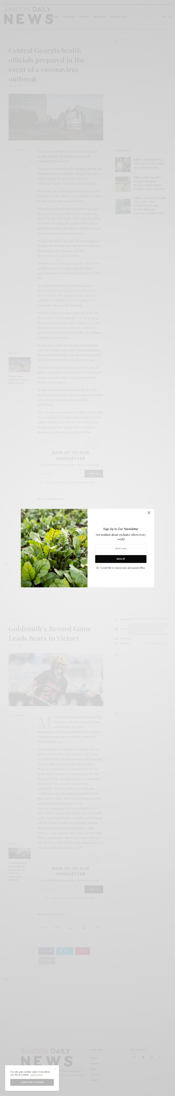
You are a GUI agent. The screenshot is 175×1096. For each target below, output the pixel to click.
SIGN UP (121, 559)
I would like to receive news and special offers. (122, 568)
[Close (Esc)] (149, 514)
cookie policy (36, 1074)
